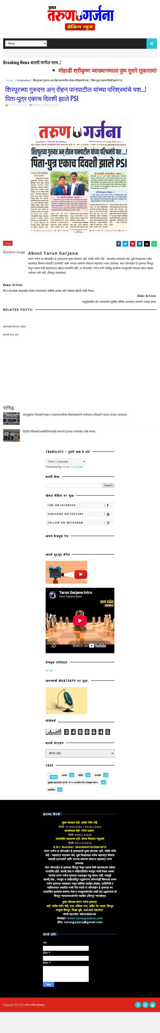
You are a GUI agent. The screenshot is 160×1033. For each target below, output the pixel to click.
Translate (77, 467)
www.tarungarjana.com (85, 918)
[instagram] (145, 1005)
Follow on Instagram (65, 522)
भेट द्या (49, 670)
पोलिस (80, 775)
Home (10, 80)
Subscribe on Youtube (65, 513)
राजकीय (98, 775)
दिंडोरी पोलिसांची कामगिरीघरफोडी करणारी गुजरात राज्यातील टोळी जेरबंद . (59, 431)
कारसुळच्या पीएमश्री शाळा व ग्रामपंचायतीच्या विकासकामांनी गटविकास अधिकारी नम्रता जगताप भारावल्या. (75, 414)
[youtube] (153, 1005)
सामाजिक (51, 789)
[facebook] (138, 1005)
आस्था (64, 775)
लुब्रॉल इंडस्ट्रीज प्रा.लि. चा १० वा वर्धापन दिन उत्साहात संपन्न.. (73, 782)
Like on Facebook (62, 505)
